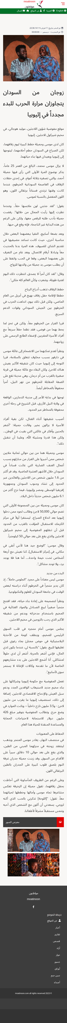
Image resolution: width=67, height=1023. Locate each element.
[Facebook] (44, 11)
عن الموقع (35, 10)
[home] (28, 11)
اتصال (20, 10)
